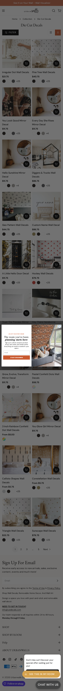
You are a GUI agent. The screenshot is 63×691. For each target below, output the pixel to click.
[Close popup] (54, 657)
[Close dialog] (59, 326)
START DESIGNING (16, 357)
